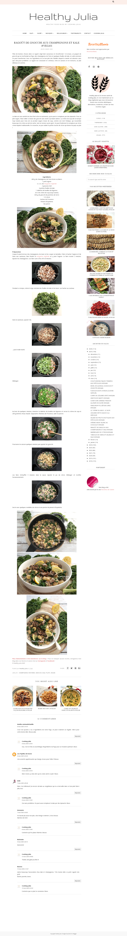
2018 (90, 461)
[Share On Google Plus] (79, 668)
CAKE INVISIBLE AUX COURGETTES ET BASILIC (101, 296)
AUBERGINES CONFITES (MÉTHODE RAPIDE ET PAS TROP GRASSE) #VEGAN (101, 209)
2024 (90, 445)
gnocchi (39, 673)
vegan (53, 673)
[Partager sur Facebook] (67, 668)
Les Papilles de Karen (24, 754)
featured (32, 673)
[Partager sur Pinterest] (75, 668)
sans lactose (99, 131)
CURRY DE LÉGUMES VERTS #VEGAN (103, 395)
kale (43, 673)
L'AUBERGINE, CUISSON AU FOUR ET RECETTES (101, 252)
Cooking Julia (26, 741)
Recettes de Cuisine (107, 489)
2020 (90, 456)
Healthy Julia (63, 16)
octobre (93, 359)
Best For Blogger (73, 933)
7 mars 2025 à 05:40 (22, 783)
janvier (93, 442)
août (92, 365)
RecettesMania (91, 51)
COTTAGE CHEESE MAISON (101, 337)
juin (92, 370)
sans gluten (98, 127)
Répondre (77, 736)
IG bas (98, 118)
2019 (90, 458)
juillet (92, 368)
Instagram (41, 661)
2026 (90, 349)
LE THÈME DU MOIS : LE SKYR (100, 410)
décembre (94, 354)
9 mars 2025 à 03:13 (22, 842)
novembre (94, 357)
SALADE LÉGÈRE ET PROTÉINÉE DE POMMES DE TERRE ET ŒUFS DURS (101, 274)
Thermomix (99, 122)
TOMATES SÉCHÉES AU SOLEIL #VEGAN (101, 317)
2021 (90, 453)
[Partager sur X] (71, 668)
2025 (90, 351)
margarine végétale (50, 184)
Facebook (50, 661)
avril (92, 376)
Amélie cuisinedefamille (25, 724)
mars (92, 378)
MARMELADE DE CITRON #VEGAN (102, 432)
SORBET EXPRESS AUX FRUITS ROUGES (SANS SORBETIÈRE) (101, 166)
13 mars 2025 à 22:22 (27, 888)
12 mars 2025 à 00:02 (27, 856)
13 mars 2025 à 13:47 (22, 869)
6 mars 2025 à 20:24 (22, 756)
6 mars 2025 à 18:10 (22, 726)
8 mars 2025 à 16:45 (27, 800)
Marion (19, 867)
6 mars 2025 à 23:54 (27, 771)
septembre (94, 362)
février (93, 440)
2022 (90, 450)
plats (48, 673)
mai (92, 373)
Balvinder (20, 839)
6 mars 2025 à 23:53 (27, 743)
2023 (90, 448)
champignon (23, 673)
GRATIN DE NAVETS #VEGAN (100, 398)
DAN (18, 781)
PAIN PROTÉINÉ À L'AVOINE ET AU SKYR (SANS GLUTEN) (101, 230)
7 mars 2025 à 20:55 (22, 812)
